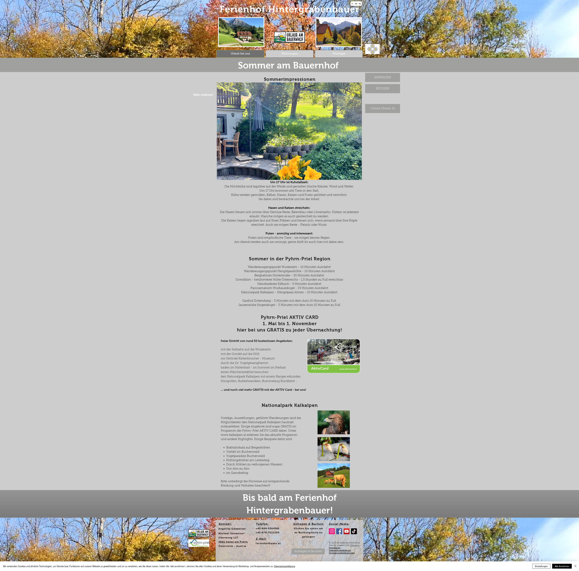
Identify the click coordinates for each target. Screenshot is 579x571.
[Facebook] (339, 531)
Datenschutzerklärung (340, 551)
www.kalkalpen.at (233, 435)
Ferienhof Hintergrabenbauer (290, 9)
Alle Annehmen (562, 566)
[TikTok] (354, 531)
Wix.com (354, 545)
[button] (289, 131)
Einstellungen (541, 566)
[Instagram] (332, 531)
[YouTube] (347, 531)
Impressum (335, 548)
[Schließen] (575, 566)
